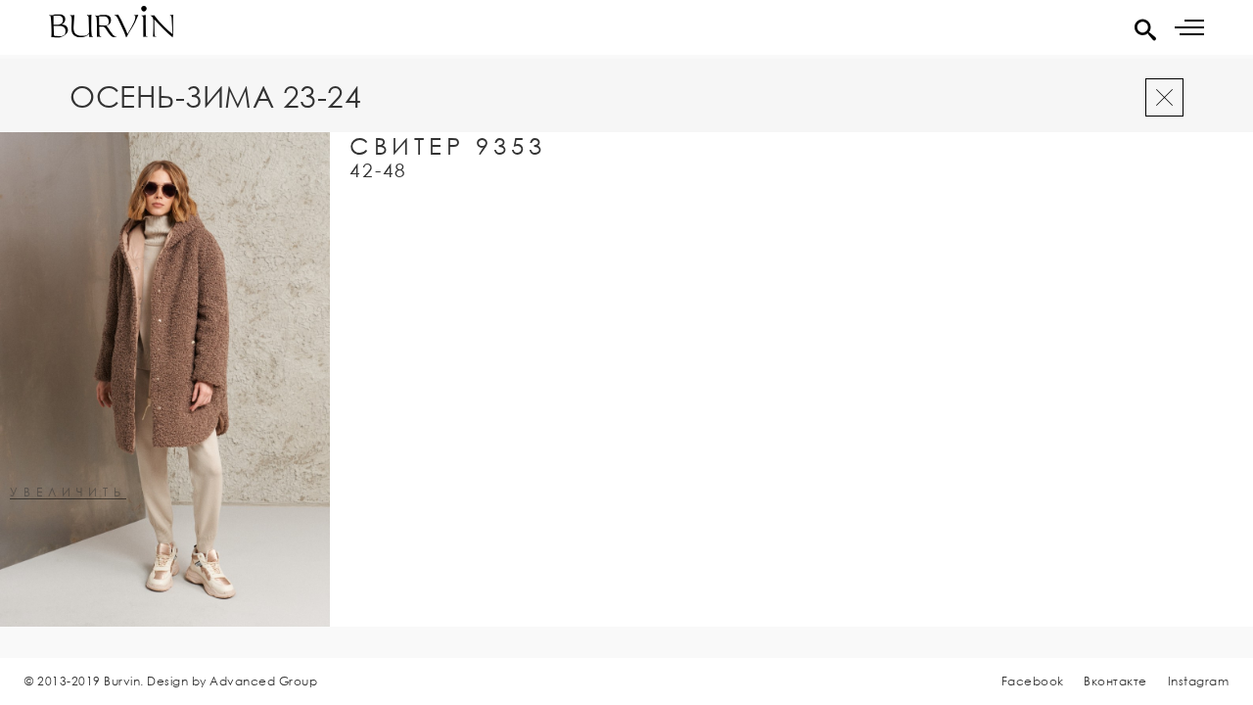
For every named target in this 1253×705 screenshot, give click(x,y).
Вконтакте (1115, 681)
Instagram (1199, 681)
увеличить (68, 493)
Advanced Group (263, 681)
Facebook (1032, 681)
